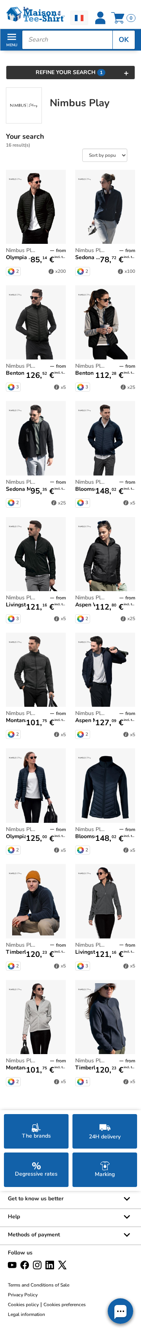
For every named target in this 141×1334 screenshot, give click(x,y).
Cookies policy (23, 1304)
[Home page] (35, 14)
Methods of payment (34, 1234)
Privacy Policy (23, 1295)
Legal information (26, 1314)
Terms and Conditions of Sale (38, 1285)
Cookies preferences (64, 1304)
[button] (120, 1311)
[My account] (100, 18)
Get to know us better (35, 1198)
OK (124, 39)
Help (14, 1216)
